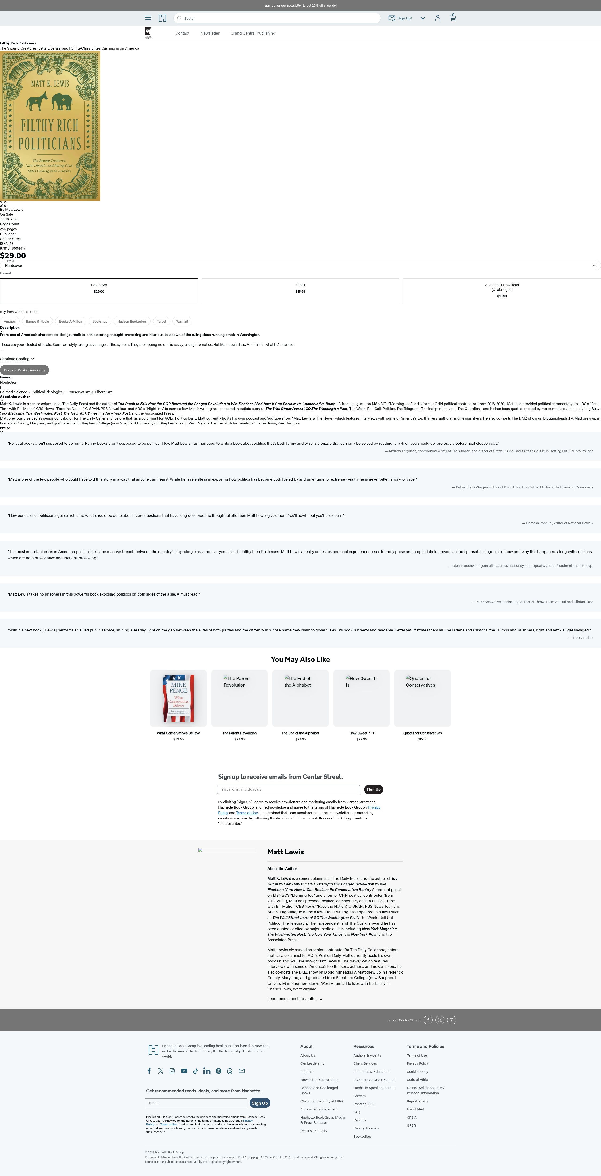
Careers (360, 1095)
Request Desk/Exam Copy (24, 369)
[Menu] (148, 18)
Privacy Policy (417, 1063)
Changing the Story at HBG (321, 1100)
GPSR (411, 1125)
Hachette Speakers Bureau (374, 1087)
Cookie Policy (417, 1071)
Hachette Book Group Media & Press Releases (322, 1120)
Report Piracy (417, 1100)
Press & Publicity (313, 1130)
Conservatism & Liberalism (89, 391)
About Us (307, 1055)
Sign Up (373, 789)
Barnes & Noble (37, 321)
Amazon (10, 321)
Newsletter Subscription (319, 1079)
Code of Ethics (418, 1079)
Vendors (360, 1120)
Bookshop (99, 321)
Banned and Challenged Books (319, 1090)
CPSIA (412, 1117)
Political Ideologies (47, 391)
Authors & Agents (367, 1055)
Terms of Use (417, 1055)
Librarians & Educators (371, 1071)
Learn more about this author (293, 998)
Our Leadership (312, 1063)
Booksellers (363, 1136)
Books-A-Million (70, 321)
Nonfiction (8, 382)
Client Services (365, 1063)
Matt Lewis (14, 209)
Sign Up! (404, 18)
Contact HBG (364, 1103)
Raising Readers (366, 1127)
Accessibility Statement (319, 1108)
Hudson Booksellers (132, 321)
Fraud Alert (415, 1108)
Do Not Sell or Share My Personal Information (425, 1090)
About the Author (15, 396)
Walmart (182, 321)
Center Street (11, 238)
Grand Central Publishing (253, 33)
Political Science (13, 391)
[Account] (438, 18)
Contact (182, 33)
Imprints (306, 1071)
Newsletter (210, 33)
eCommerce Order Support (375, 1079)
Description (10, 327)
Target (161, 321)
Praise (5, 428)
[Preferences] (422, 18)
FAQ (357, 1111)
